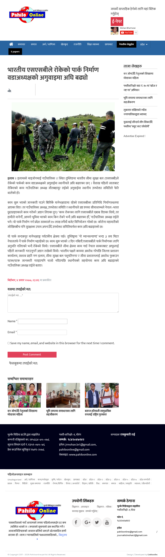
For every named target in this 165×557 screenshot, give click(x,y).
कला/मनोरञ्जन (43, 479)
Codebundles (152, 554)
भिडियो (24, 483)
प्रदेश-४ (117, 479)
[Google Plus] (97, 523)
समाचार (21, 44)
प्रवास (10, 483)
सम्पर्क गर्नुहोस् (91, 511)
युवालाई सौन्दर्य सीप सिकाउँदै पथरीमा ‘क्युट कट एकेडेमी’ (138, 124)
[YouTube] (107, 523)
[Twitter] (87, 523)
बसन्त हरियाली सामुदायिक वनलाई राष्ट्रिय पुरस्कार (98, 413)
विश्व (97, 483)
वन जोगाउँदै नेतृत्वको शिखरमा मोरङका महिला (22, 413)
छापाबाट (109, 44)
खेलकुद (64, 44)
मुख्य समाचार (35, 483)
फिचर (17, 483)
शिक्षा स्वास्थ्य (93, 44)
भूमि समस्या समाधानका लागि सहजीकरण (60, 413)
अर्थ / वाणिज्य (48, 44)
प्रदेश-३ (108, 479)
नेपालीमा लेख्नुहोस (126, 44)
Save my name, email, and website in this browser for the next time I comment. (62, 343)
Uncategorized (14, 479)
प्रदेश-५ (125, 479)
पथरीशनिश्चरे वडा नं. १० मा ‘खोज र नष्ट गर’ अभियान (140, 88)
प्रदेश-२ (100, 479)
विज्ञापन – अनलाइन (80, 507)
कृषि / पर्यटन (56, 479)
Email (12, 332)
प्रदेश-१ (92, 479)
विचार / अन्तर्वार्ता (72, 483)
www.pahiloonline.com (83, 454)
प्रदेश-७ (134, 479)
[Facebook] (76, 523)
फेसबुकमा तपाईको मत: (23, 363)
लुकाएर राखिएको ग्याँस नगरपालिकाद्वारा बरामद (135, 112)
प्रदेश (142, 44)
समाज (34, 44)
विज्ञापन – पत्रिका (104, 507)
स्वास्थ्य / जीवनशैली (142, 483)
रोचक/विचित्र (58, 483)
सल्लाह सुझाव (78, 511)
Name (12, 321)
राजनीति (77, 44)
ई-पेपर (117, 21)
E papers (15, 52)
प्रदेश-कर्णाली (145, 479)
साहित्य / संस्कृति (125, 483)
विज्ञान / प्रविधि (87, 483)
